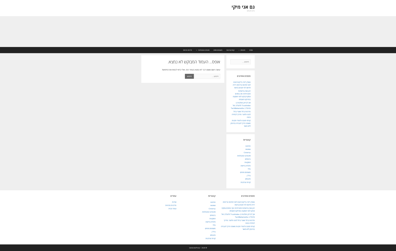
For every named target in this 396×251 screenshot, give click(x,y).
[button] (238, 50)
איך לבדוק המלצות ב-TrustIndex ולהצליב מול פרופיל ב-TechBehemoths (241, 105)
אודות (251, 50)
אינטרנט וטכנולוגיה (203, 50)
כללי (249, 169)
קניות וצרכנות (230, 50)
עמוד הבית (172, 208)
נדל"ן (249, 175)
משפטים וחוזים (218, 50)
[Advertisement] (198, 31)
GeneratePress (194, 248)
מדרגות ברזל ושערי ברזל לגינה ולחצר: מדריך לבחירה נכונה (241, 114)
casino (248, 146)
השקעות (248, 162)
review (248, 149)
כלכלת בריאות (246, 166)
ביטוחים (248, 159)
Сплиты (247, 152)
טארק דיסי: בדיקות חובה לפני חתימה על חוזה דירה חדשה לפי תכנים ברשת (242, 85)
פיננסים (243, 50)
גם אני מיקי (243, 7)
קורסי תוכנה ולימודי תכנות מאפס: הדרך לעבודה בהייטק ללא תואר (240, 123)
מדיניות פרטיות (187, 50)
